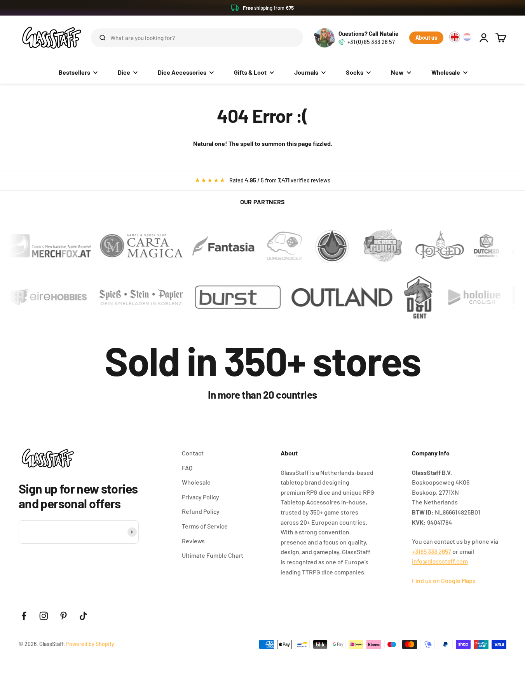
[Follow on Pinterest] (63, 616)
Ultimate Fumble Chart (212, 555)
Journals (306, 72)
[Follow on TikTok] (83, 616)
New (397, 72)
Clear (285, 37)
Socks (354, 72)
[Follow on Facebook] (24, 616)
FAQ (187, 467)
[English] (455, 37)
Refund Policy (201, 511)
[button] (262, 8)
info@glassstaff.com (440, 561)
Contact (193, 453)
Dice (124, 72)
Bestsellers (74, 72)
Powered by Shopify (90, 644)
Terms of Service (205, 526)
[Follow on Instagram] (43, 616)
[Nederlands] (467, 37)
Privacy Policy (200, 497)
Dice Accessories (182, 72)
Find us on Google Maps (444, 580)
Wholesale (445, 72)
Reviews (193, 540)
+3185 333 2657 (431, 551)
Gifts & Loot (250, 72)
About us (426, 37)
